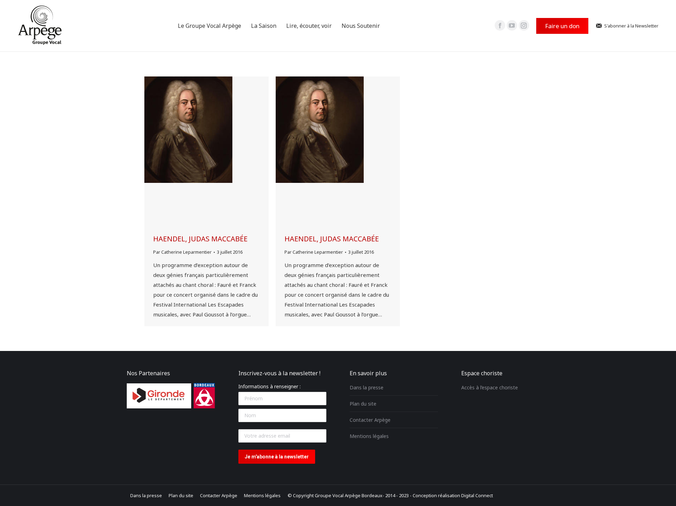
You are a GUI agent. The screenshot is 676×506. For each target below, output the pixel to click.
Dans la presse (366, 387)
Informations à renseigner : (269, 386)
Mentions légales (369, 436)
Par (182, 252)
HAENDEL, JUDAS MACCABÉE (200, 238)
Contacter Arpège (370, 419)
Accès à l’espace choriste (489, 387)
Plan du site (363, 403)
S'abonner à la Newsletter (631, 26)
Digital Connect (477, 495)
